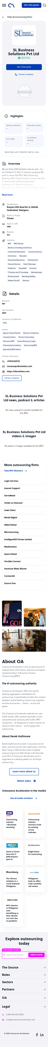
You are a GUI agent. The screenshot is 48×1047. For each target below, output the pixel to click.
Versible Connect (12, 561)
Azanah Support (12, 488)
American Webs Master (15, 569)
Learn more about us (24, 771)
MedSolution (10, 547)
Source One (10, 583)
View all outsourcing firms (19, 17)
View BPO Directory (13, 471)
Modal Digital (10, 518)
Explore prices (36, 955)
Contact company (11, 378)
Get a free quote (24, 67)
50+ (3, 304)
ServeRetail (9, 496)
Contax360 (9, 576)
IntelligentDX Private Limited (18, 540)
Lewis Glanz (10, 510)
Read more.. (7, 195)
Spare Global (10, 554)
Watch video (24, 781)
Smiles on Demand (13, 503)
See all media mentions (21, 798)
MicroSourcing (11, 532)
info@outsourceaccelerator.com (20, 1020)
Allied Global (10, 525)
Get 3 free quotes (31, 5)
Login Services (11, 481)
